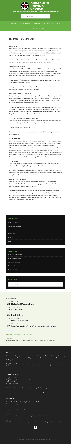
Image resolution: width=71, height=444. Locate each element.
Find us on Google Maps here (13, 404)
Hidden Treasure (12, 269)
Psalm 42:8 (9, 338)
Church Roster (12, 230)
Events (10, 241)
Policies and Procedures (14, 226)
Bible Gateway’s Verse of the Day (19, 334)
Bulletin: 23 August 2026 (15, 254)
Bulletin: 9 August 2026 (14, 262)
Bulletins (18, 205)
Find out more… (10, 370)
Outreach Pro (29, 439)
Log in (54, 439)
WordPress (49, 439)
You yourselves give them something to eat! (20, 266)
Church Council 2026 (14, 222)
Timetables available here (58, 422)
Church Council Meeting (19, 321)
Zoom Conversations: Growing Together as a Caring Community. (33, 326)
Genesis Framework (40, 439)
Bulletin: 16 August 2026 (15, 258)
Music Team (11, 233)
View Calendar (10, 330)
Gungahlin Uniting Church (35, 6)
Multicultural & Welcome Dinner (22, 304)
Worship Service (17, 309)
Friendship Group (17, 315)
